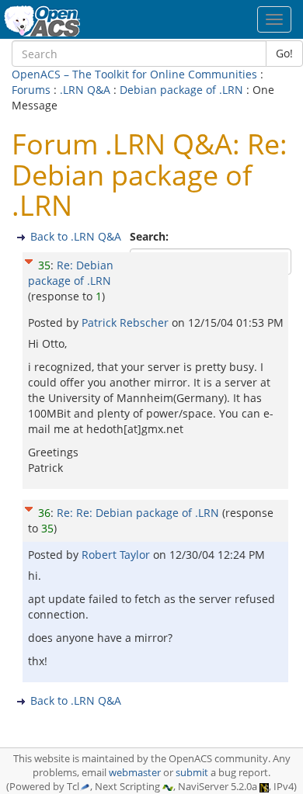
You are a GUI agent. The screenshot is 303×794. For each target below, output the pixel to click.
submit (192, 772)
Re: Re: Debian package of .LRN (138, 512)
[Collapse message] (29, 259)
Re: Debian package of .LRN (70, 273)
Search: (151, 236)
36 (44, 512)
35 (44, 265)
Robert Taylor (117, 554)
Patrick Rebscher (127, 322)
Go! (284, 53)
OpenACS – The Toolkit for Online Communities (134, 74)
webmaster (135, 772)
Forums (31, 89)
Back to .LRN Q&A (75, 236)
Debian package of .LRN (181, 89)
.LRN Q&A (85, 89)
